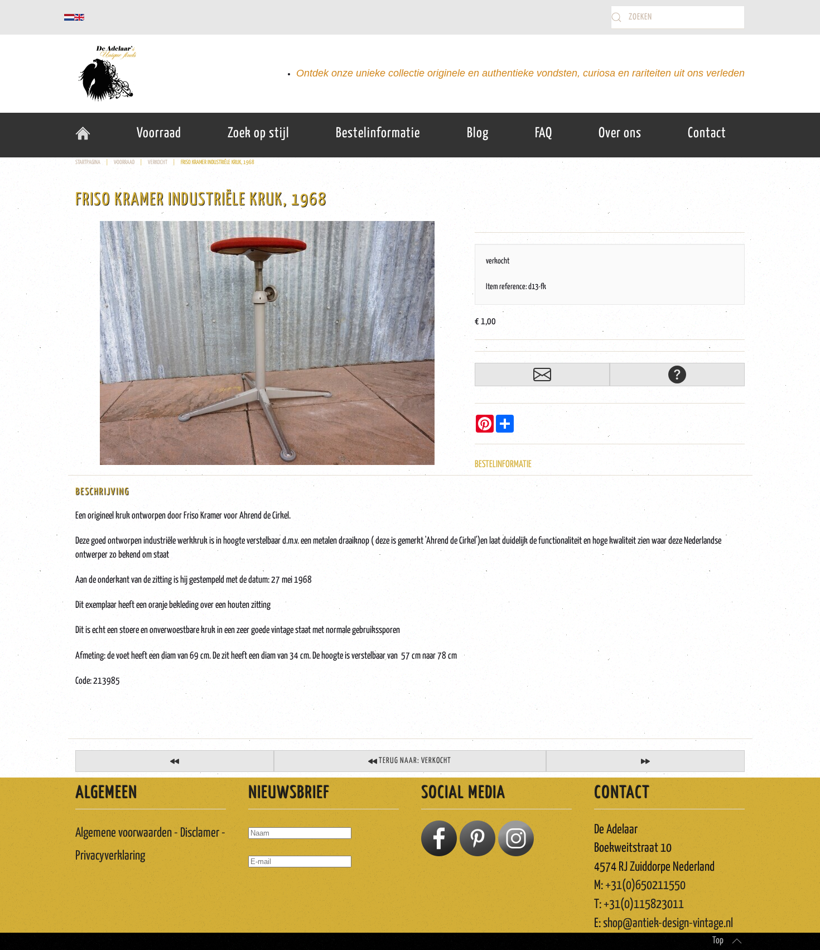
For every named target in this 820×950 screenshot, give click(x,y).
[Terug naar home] (106, 74)
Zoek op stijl (259, 133)
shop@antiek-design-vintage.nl (668, 923)
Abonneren (273, 894)
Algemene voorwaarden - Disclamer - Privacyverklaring (150, 844)
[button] (737, 941)
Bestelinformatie (378, 133)
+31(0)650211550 (645, 885)
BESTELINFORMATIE (503, 464)
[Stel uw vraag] (677, 374)
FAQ (543, 133)
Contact (707, 133)
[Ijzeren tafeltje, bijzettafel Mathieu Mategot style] (645, 761)
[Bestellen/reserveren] (542, 374)
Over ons (620, 133)
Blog (478, 133)
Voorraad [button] (159, 133)
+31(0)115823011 (644, 904)
